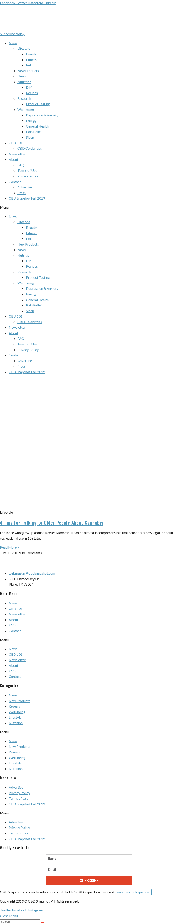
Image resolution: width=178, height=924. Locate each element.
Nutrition (24, 82)
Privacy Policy (28, 176)
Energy (31, 120)
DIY (29, 87)
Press (21, 193)
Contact (15, 182)
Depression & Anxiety (42, 115)
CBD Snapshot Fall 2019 (27, 198)
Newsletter (17, 154)
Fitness (31, 59)
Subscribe (89, 880)
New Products (28, 71)
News (13, 43)
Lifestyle (23, 48)
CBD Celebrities (29, 148)
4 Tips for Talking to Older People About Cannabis (51, 522)
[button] (12, 34)
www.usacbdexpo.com (133, 892)
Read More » (9, 547)
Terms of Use (27, 170)
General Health (37, 126)
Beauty (31, 54)
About (13, 159)
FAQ (20, 165)
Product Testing (38, 104)
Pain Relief (34, 131)
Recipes (32, 93)
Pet (28, 65)
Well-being (25, 109)
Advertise (24, 187)
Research (24, 98)
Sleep (30, 137)
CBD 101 (16, 143)
